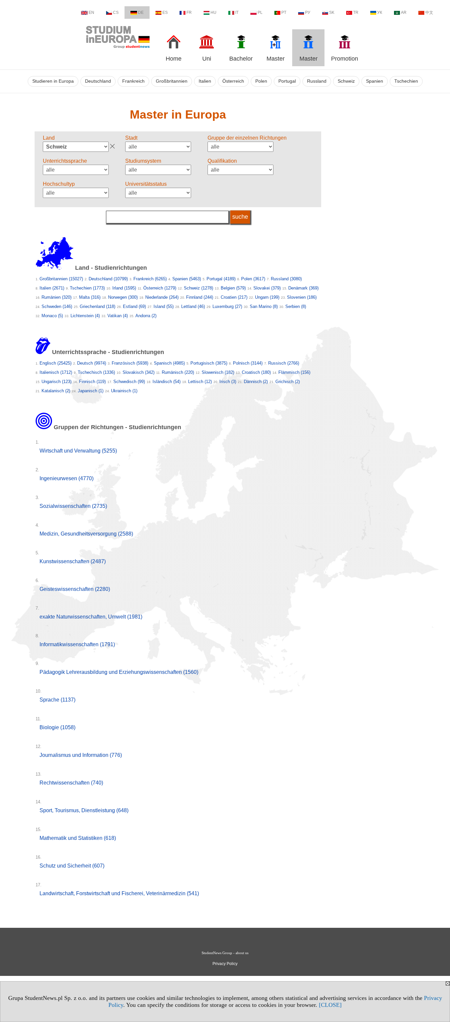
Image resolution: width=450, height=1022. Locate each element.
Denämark (303, 288)
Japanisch (90, 390)
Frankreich (133, 81)
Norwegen (123, 297)
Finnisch (92, 381)
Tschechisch (96, 372)
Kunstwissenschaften (73, 561)
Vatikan (117, 315)
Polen (261, 81)
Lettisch (200, 381)
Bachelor (241, 58)
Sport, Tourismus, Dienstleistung (84, 810)
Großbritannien (171, 81)
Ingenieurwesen (67, 478)
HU (213, 12)
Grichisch (287, 381)
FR (189, 12)
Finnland (199, 297)
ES (165, 12)
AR (404, 12)
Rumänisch (178, 372)
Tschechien (406, 81)
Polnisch (248, 363)
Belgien (233, 288)
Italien (205, 81)
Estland (134, 306)
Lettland (193, 306)
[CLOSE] (330, 1005)
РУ (307, 12)
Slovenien (302, 297)
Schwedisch (129, 381)
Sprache (57, 700)
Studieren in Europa (53, 81)
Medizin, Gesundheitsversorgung (86, 534)
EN (91, 12)
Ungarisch (56, 381)
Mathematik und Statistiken (78, 838)
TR (355, 12)
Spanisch (169, 363)
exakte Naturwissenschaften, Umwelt (91, 617)
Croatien (234, 297)
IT (237, 12)
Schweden (57, 306)
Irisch (227, 381)
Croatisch (256, 372)
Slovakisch (139, 372)
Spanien (374, 81)
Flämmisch (294, 372)
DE (141, 12)
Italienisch (56, 372)
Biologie (57, 727)
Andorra (145, 315)
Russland (316, 81)
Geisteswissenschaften (75, 589)
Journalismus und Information (81, 755)
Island (164, 306)
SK (331, 12)
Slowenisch (218, 372)
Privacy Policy (225, 963)
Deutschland (98, 81)
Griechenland (97, 306)
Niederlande (162, 297)
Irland (124, 288)
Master (276, 58)
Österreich (233, 81)
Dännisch (256, 381)
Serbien (295, 306)
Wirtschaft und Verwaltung (78, 451)
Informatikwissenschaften (77, 644)
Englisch (55, 363)
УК (379, 12)
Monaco (52, 315)
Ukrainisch (124, 390)
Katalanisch (56, 390)
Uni (206, 58)
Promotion (344, 58)
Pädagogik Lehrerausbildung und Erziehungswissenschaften (119, 672)
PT (283, 12)
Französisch (130, 363)
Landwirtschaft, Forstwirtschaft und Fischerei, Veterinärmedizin (119, 893)
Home (174, 58)
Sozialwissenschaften (73, 506)
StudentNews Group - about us (225, 953)
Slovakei (267, 288)
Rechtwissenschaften (71, 783)
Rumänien (56, 297)
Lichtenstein (85, 315)
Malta (89, 297)
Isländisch (167, 381)
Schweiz (346, 81)
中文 (429, 12)
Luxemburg (227, 306)
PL (260, 12)
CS (116, 12)
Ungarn (267, 297)
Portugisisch (208, 363)
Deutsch (91, 363)
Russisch (283, 363)
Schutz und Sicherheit (72, 866)
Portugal (287, 81)
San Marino (264, 306)
